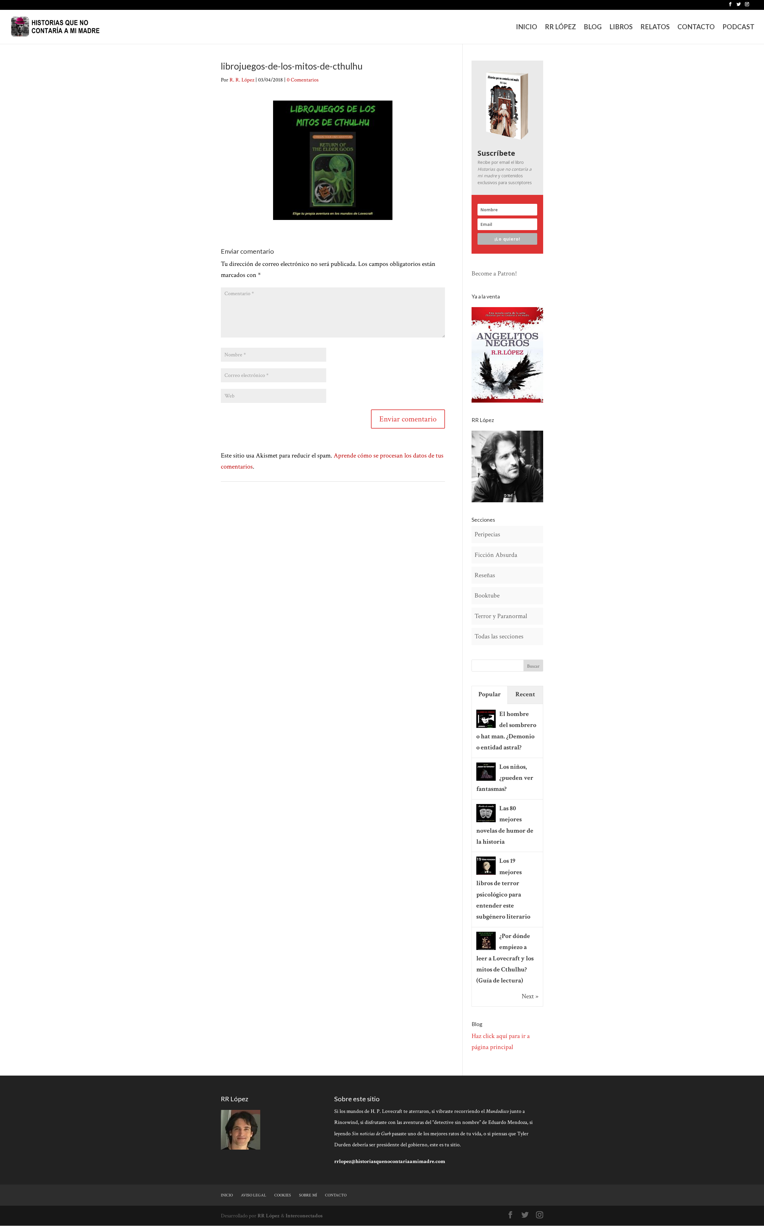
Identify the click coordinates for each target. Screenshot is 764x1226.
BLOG (593, 28)
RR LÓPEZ (560, 28)
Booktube (487, 595)
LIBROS (621, 28)
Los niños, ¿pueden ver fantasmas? (504, 778)
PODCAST (738, 28)
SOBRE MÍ (308, 1195)
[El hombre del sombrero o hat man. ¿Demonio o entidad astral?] (486, 727)
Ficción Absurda (496, 555)
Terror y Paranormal (501, 616)
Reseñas (485, 575)
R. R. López (241, 79)
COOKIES (282, 1195)
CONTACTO (696, 28)
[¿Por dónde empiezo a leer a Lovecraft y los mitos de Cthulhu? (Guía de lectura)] (486, 949)
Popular (489, 694)
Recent (525, 694)
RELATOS (655, 28)
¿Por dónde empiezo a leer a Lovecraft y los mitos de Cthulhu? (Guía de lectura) (505, 958)
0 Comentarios (302, 79)
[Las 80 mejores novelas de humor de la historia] (486, 821)
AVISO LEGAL (253, 1195)
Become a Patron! (494, 273)
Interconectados (304, 1215)
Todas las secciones (499, 636)
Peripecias (487, 534)
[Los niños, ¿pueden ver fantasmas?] (486, 780)
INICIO (526, 28)
